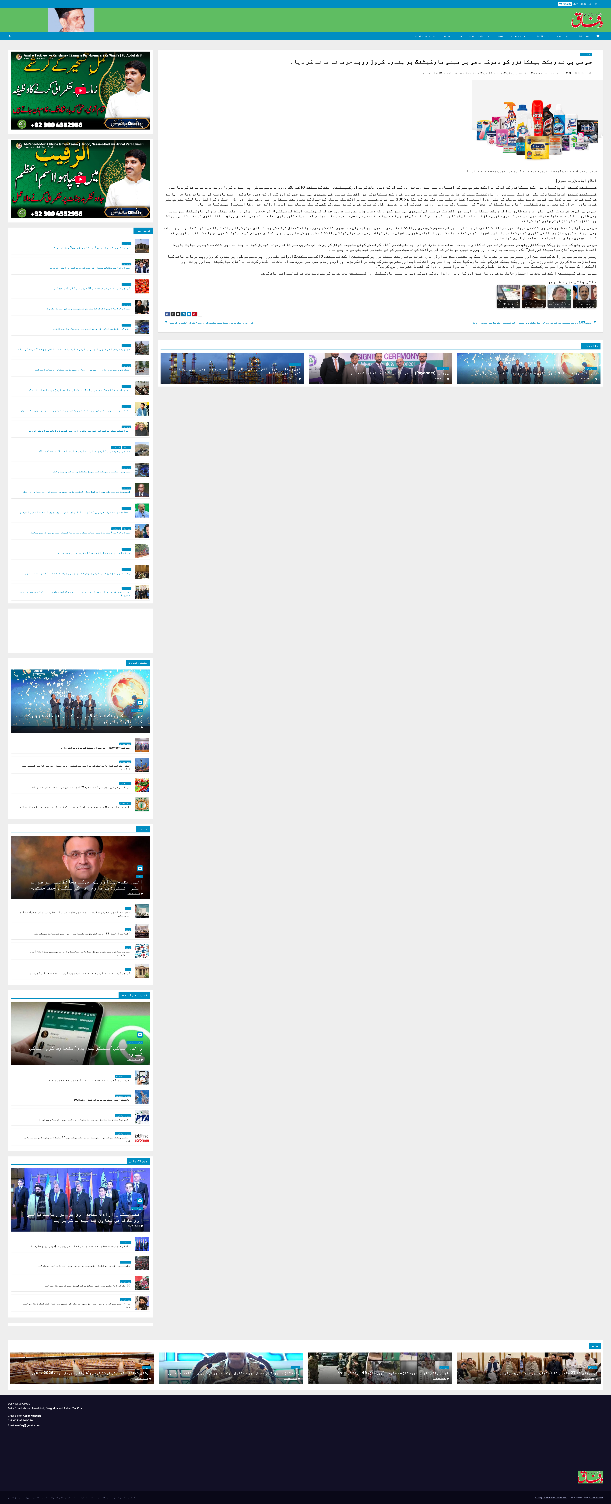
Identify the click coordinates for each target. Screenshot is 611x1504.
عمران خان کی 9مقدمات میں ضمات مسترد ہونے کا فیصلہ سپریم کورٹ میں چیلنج (80, 532)
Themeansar (596, 1497)
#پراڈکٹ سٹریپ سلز (520, 72)
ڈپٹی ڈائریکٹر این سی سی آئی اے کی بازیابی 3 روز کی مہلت (92, 247)
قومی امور (564, 36)
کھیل (459, 36)
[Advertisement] (126, 630)
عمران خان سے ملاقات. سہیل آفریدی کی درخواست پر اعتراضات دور (89, 267)
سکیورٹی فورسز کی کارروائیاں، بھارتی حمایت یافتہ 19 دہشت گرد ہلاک (84, 451)
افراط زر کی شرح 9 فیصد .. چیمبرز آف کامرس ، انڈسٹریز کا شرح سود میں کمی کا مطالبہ (74, 806)
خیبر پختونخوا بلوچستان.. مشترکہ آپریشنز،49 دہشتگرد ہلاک (393, 1372)
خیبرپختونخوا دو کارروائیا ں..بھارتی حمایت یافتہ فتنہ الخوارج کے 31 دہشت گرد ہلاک (74, 349)
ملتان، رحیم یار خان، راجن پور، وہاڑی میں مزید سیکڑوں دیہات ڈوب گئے (82, 369)
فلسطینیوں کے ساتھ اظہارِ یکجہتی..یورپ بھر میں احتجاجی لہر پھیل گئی (84, 1265)
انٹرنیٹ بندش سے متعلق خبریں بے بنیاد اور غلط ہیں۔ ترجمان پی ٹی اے (84, 1119)
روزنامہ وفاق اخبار (426, 36)
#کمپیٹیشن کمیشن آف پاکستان (462, 72)
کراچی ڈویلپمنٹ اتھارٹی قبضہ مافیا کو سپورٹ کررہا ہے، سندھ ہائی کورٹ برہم (78, 973)
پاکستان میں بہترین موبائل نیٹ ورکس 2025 (102, 1099)
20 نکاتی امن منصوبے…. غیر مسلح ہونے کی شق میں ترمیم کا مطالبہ (87, 1285)
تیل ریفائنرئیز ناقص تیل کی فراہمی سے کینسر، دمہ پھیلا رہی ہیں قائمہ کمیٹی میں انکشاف (235, 370)
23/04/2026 (133, 1059)
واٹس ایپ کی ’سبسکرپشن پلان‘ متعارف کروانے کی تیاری (86, 1051)
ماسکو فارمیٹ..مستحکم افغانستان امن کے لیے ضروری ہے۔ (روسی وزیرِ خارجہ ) (80, 1246)
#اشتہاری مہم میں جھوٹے (551, 72)
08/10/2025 (134, 1226)
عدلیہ (139, 876)
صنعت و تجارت (518, 36)
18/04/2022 (134, 893)
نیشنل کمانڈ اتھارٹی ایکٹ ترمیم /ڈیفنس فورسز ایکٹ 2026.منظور (90, 1372)
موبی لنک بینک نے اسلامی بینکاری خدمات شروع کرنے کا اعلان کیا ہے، (536, 372)
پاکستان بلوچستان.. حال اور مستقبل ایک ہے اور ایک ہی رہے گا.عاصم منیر (233, 1372)
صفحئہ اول (583, 36)
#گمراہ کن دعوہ (431, 72)
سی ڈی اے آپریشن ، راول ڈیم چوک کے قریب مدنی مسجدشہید (93, 552)
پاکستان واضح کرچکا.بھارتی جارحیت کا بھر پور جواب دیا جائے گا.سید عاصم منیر (77, 573)
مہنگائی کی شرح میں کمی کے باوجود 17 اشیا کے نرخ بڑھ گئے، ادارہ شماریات (81, 787)
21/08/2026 (588, 1378)
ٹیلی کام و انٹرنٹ (479, 36)
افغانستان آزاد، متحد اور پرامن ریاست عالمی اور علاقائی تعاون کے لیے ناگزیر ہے (85, 1217)
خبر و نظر (126, 447)
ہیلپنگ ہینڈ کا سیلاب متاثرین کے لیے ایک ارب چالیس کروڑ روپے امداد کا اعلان (79, 389)
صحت (500, 36)
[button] (10, 36)
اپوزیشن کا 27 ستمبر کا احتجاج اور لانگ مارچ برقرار (548, 1372)
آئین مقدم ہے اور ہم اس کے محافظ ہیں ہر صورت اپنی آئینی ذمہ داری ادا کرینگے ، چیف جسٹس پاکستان (87, 887)
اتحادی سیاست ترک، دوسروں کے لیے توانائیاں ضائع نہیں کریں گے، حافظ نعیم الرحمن (75, 512)
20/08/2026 (141, 1378)
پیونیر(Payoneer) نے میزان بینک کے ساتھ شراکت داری (399, 372)
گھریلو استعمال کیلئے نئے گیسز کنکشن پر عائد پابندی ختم (91, 471)
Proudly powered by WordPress (551, 1497)
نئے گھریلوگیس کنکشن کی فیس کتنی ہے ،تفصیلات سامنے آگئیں (91, 328)
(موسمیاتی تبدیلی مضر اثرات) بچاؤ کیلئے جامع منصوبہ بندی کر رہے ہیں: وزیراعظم (76, 491)
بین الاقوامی (541, 36)
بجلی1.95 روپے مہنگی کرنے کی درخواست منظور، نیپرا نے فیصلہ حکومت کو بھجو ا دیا (532, 322)
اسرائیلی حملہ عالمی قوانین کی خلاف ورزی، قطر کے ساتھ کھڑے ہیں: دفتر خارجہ (79, 430)
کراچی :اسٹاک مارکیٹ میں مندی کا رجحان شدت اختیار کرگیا (211, 322)
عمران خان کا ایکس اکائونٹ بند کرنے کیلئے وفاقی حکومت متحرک (88, 308)
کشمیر (447, 36)
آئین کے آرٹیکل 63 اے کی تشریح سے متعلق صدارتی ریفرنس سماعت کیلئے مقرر (81, 933)
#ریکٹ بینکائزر (495, 72)
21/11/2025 (134, 727)
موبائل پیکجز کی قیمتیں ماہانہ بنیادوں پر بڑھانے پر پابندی (88, 1079)
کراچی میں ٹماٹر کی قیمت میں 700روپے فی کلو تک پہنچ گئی (92, 288)
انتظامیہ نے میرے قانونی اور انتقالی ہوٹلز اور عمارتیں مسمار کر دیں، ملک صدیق (75, 410)
